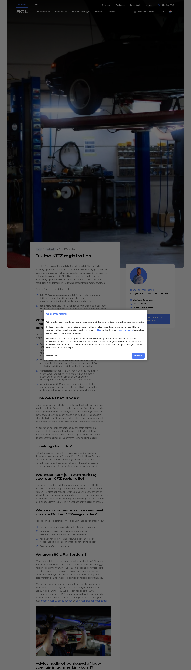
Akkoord (138, 356)
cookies (97, 330)
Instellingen (51, 356)
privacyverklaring (125, 330)
